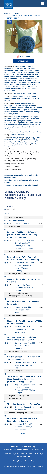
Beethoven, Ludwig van (13, 68)
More (23, 434)
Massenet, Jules (16, 78)
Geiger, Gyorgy (29, 138)
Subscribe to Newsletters (17, 449)
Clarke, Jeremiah (25, 70)
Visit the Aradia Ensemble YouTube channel (21, 185)
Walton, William (24, 88)
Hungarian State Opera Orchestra (28, 123)
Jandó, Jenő (16, 140)
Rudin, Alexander (30, 142)
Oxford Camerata (17, 135)
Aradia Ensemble (21, 132)
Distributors (29, 447)
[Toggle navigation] (42, 3)
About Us (15, 447)
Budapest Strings (35, 132)
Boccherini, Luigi (11, 70)
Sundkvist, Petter (11, 114)
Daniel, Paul (31, 103)
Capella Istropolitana (22, 117)
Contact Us (37, 449)
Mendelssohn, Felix (30, 78)
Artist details (11, 209)
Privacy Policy (17, 461)
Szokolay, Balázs (23, 144)
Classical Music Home (11, 13)
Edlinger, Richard (28, 106)
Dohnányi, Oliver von (12, 106)
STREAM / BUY (23, 61)
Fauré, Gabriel (28, 72)
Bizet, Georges (29, 68)
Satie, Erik (31, 84)
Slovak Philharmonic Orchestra (16, 125)
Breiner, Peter (20, 103)
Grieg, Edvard (9, 76)
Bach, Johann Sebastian (24, 66)
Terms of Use (29, 461)
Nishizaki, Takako (16, 142)
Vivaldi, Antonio (31, 86)
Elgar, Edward (16, 72)
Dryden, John (31, 93)
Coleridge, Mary (19, 93)
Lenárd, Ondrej (30, 108)
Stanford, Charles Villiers (14, 86)
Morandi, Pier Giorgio (18, 110)
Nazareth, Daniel (17, 112)
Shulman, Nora (10, 144)
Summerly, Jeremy (32, 112)
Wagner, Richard (10, 88)
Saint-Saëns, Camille (18, 84)
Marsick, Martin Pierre (12, 98)
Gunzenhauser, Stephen (13, 108)
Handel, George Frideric (25, 76)
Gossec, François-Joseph (30, 74)
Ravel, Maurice (28, 98)
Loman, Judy (31, 96)
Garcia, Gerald (19, 96)
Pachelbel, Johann (26, 82)
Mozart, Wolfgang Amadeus (15, 80)
